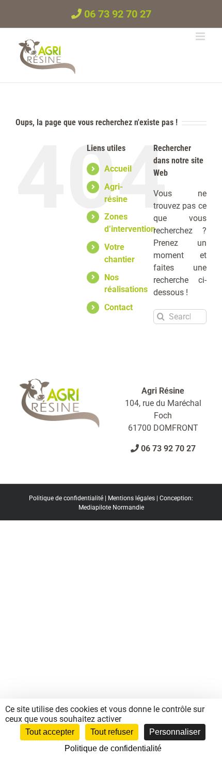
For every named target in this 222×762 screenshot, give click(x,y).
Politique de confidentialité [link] (113, 748)
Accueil (118, 169)
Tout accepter (49, 731)
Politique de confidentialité (66, 498)
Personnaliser (174, 731)
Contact (118, 307)
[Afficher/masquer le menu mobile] (201, 36)
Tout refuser (111, 731)
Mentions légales (131, 498)
